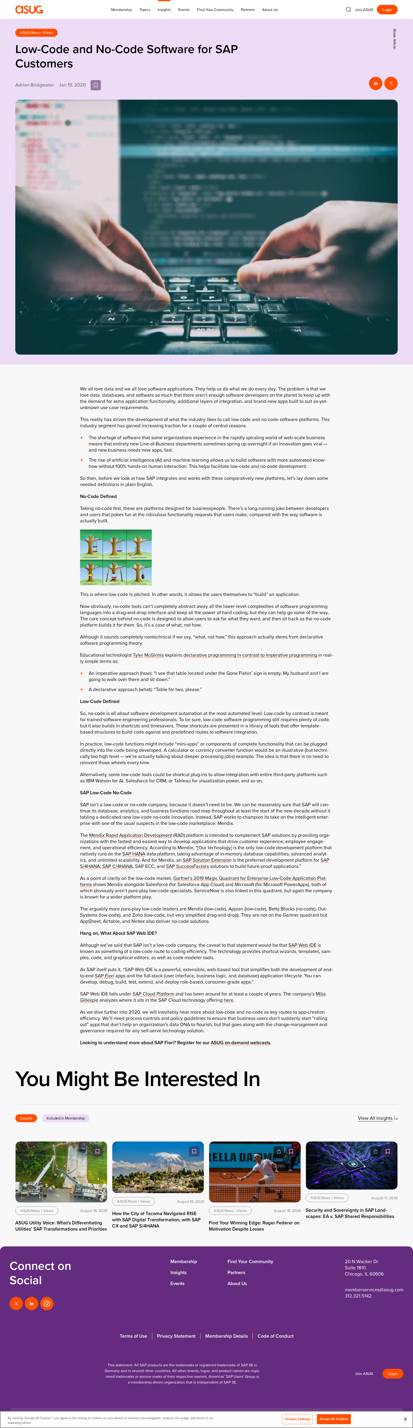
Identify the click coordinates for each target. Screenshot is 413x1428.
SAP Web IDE (302, 944)
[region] (206, 1419)
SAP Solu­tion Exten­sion (207, 859)
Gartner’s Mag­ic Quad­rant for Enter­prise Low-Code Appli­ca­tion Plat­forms (203, 881)
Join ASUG (364, 9)
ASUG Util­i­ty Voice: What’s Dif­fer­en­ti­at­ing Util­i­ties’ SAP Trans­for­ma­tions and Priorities (61, 1225)
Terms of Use (133, 1335)
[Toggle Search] (348, 9)
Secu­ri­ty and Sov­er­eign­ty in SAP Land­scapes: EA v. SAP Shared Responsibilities (350, 1213)
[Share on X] (391, 83)
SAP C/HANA (117, 866)
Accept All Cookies (334, 1419)
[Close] (405, 1419)
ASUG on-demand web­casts (240, 1042)
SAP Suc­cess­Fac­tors (187, 866)
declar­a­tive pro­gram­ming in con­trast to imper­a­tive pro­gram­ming (250, 654)
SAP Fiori (104, 975)
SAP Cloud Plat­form (153, 993)
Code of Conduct (275, 1335)
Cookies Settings (297, 1419)
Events (184, 9)
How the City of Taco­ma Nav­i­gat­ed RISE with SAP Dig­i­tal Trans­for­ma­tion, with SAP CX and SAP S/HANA (156, 1219)
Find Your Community (215, 9)
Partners (248, 9)
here (228, 999)
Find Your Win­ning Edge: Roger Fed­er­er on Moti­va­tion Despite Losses (254, 1225)
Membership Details (226, 1335)
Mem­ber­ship (121, 9)
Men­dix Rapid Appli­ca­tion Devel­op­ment (130, 835)
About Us (270, 9)
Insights (164, 9)
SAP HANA (133, 853)
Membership (183, 1261)
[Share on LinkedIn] (375, 83)
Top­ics (145, 9)
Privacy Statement (176, 1335)
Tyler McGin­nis (148, 654)
